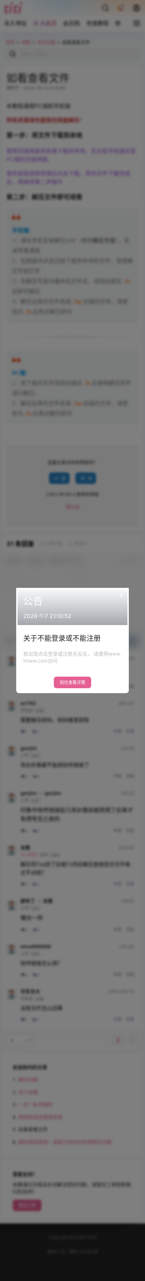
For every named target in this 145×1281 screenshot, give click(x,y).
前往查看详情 (72, 682)
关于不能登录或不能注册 (62, 638)
